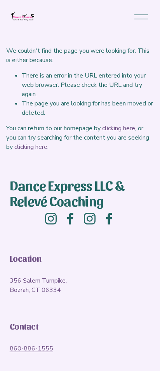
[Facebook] (70, 218)
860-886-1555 (31, 348)
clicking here (118, 128)
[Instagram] (51, 218)
